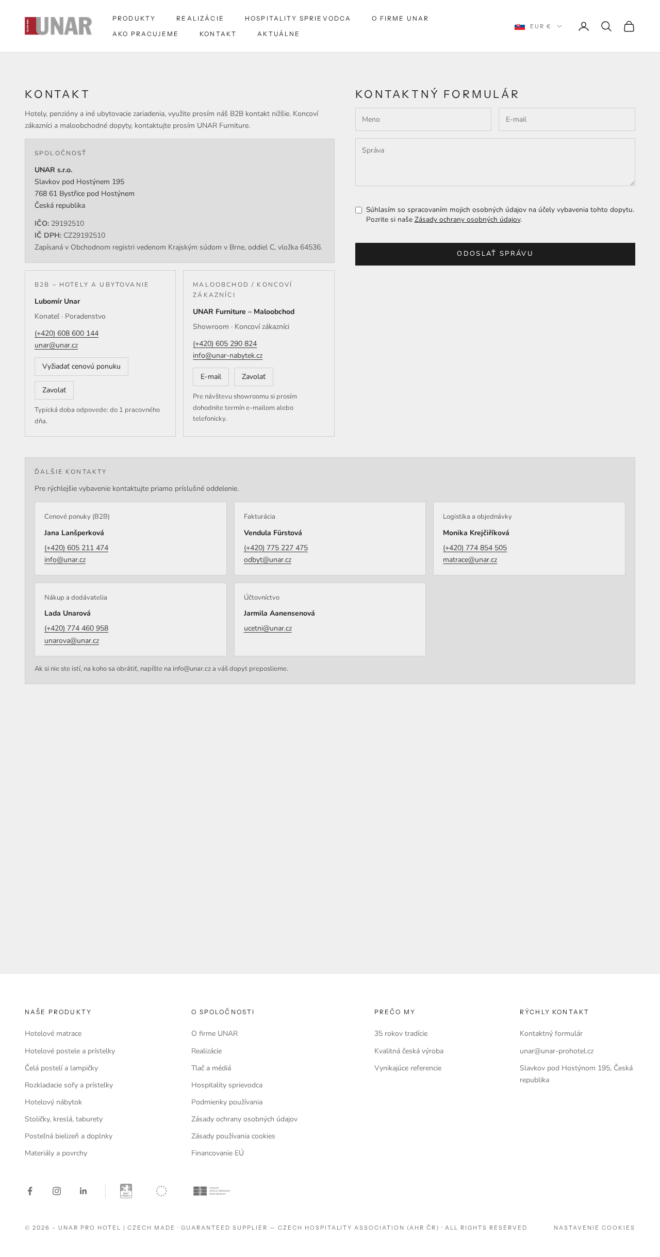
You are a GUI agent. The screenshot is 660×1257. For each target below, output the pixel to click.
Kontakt (218, 34)
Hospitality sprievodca (298, 18)
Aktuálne (278, 34)
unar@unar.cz (56, 345)
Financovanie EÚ (217, 1153)
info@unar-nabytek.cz (227, 355)
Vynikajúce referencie (407, 1068)
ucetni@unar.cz (268, 628)
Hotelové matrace (53, 1033)
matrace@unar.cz (470, 560)
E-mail (211, 377)
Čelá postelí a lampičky (61, 1068)
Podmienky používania (226, 1102)
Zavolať (54, 390)
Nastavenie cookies (594, 1227)
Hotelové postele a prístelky (70, 1051)
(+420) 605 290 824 (225, 344)
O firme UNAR (400, 18)
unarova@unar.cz (71, 641)
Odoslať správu (495, 253)
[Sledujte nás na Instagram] (57, 1191)
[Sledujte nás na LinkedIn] (83, 1191)
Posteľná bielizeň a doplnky (68, 1136)
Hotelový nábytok (53, 1102)
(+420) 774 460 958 (76, 628)
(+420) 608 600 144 (66, 333)
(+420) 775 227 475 (276, 548)
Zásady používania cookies (233, 1136)
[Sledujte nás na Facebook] (30, 1191)
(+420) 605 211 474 (76, 548)
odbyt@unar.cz (267, 560)
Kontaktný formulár (551, 1033)
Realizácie (200, 18)
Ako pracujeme (145, 34)
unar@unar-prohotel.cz (556, 1051)
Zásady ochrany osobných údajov (467, 219)
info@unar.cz (65, 560)
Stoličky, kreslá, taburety (64, 1119)
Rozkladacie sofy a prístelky (69, 1085)
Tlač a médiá (211, 1068)
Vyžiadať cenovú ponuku (81, 366)
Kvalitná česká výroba (408, 1051)
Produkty (134, 18)
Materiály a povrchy (56, 1153)
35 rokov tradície (400, 1033)
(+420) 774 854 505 (475, 548)
